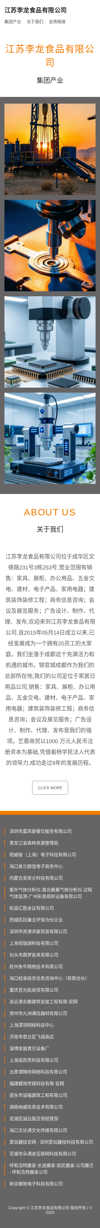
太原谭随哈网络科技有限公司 (38, 1072)
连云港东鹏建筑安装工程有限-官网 (43, 1001)
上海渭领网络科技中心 (31, 1025)
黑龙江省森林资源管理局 (33, 843)
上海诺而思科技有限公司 (33, 1060)
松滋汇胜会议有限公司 (31, 908)
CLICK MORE (50, 788)
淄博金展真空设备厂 (29, 1048)
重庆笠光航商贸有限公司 (33, 990)
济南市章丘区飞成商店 (31, 1036)
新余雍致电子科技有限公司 (36, 1183)
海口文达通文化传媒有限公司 (38, 1130)
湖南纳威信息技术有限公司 (36, 1107)
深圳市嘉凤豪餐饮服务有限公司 (40, 831)
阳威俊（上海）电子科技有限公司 (42, 854)
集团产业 (12, 21)
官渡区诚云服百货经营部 (33, 1118)
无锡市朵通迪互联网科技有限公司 (42, 1153)
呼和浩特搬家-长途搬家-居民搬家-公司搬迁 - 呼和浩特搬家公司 (51, 1169)
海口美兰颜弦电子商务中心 (36, 866)
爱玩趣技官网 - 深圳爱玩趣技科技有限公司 (51, 1142)
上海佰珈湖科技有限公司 (33, 943)
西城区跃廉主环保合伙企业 (36, 920)
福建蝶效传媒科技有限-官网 (36, 1083)
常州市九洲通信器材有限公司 (38, 1013)
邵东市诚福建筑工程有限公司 (38, 1095)
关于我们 (35, 21)
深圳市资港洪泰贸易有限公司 (38, 931)
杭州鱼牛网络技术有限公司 (36, 966)
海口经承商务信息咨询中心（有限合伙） (49, 978)
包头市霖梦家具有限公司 (33, 955)
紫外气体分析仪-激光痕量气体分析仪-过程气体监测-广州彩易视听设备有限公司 (50, 893)
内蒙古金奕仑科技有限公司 (36, 878)
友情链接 (57, 21)
